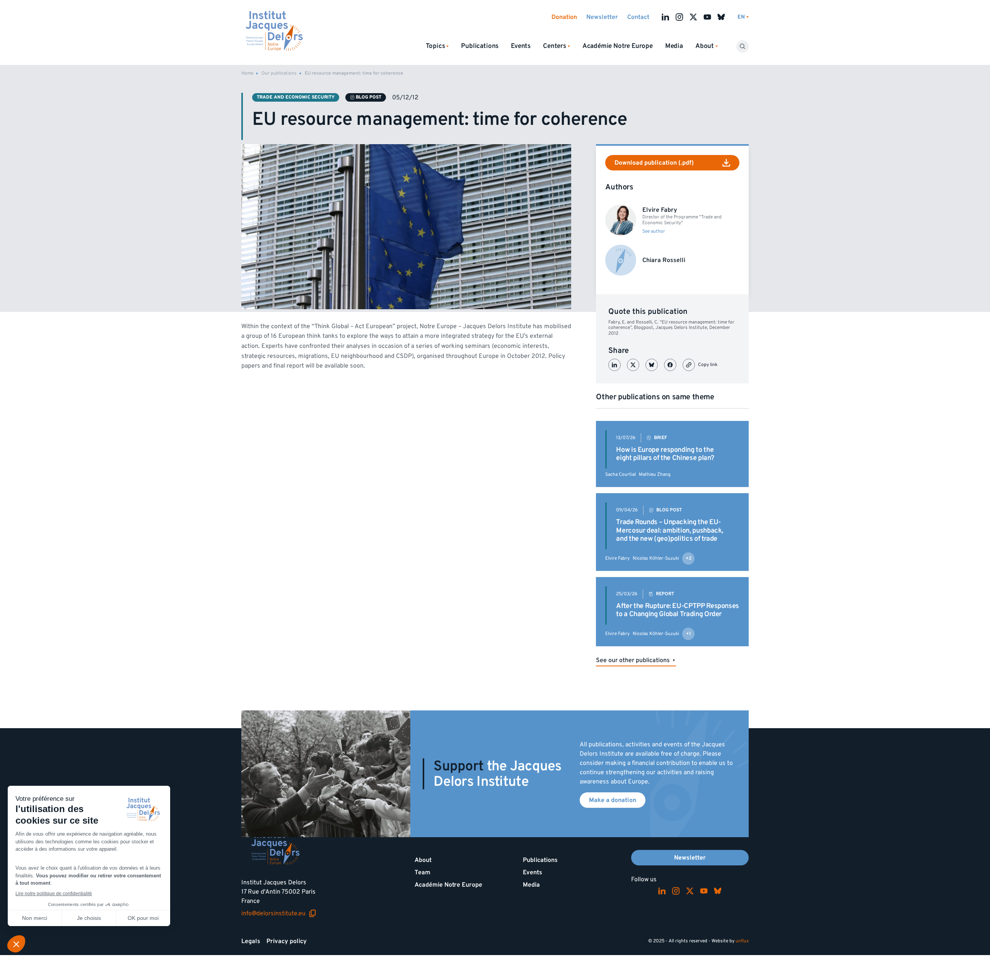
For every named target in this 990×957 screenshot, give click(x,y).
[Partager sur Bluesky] (651, 365)
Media (674, 46)
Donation (564, 17)
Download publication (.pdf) (654, 162)
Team (422, 872)
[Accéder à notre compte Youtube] (707, 17)
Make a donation (612, 800)
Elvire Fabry (617, 558)
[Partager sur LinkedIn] (614, 365)
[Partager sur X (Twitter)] (633, 365)
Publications (479, 46)
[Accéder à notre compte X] (693, 17)
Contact (638, 17)
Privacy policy (286, 941)
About (423, 860)
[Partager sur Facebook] (670, 365)
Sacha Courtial (620, 474)
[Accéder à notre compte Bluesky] (721, 17)
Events (521, 46)
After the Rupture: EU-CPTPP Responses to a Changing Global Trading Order (677, 610)
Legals (250, 941)
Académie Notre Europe (617, 46)
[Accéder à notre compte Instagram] (679, 17)
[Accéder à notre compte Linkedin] (665, 17)
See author (653, 231)
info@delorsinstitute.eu (278, 913)
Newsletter (602, 17)
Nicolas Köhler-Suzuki (656, 558)
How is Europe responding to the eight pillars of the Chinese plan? (665, 454)
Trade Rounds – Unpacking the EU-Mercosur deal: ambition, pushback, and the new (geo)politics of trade (669, 530)
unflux (742, 941)
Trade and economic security (296, 97)
